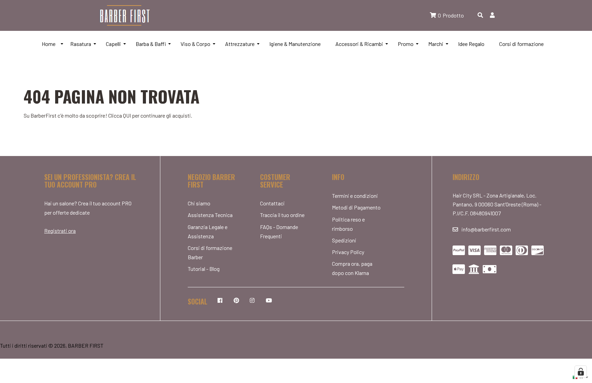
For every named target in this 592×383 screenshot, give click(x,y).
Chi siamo (199, 203)
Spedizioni (344, 240)
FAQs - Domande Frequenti (279, 231)
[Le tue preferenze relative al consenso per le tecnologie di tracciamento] (581, 372)
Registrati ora (60, 230)
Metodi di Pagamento (356, 207)
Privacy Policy (348, 252)
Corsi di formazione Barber (210, 252)
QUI (127, 115)
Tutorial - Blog (204, 268)
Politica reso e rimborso (348, 224)
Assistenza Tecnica (210, 215)
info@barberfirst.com (486, 229)
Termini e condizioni (355, 195)
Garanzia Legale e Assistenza (207, 231)
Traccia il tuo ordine (282, 215)
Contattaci (272, 203)
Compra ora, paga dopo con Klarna (352, 268)
